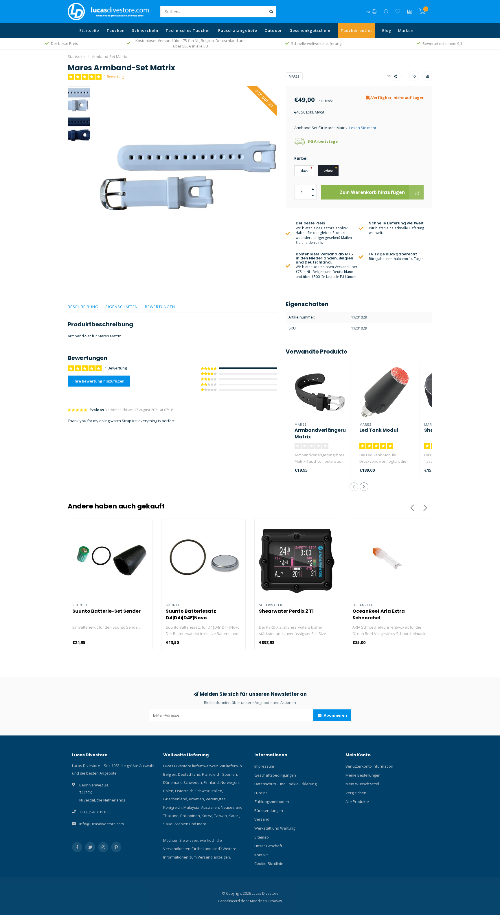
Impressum (264, 766)
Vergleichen (355, 792)
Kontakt (261, 854)
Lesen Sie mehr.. (363, 127)
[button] (354, 486)
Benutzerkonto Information (369, 766)
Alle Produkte (357, 801)
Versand (261, 819)
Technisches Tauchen (188, 30)
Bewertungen (160, 306)
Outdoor (273, 30)
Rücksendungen (268, 810)
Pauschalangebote (237, 30)
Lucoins (261, 792)
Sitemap (261, 837)
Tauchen (115, 30)
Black (304, 171)
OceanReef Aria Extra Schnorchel (378, 614)
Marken (405, 30)
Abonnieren (335, 715)
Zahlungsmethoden (271, 801)
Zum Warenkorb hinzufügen (372, 192)
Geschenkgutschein (309, 30)
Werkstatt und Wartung (274, 828)
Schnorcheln (145, 30)
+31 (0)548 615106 (94, 812)
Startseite (89, 30)
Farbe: (301, 158)
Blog (386, 30)
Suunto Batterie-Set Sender (106, 611)
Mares (294, 76)
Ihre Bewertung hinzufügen (98, 381)
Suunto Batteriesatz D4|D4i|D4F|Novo (191, 614)
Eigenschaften (122, 306)
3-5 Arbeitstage (323, 141)
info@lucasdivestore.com (101, 823)
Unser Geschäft (268, 845)
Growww (275, 900)
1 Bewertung (114, 76)
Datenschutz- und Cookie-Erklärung (285, 783)
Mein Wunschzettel (362, 783)
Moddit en (259, 900)
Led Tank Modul (378, 430)
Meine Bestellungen (362, 775)
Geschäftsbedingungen (275, 775)
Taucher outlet (356, 30)
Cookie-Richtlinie (268, 863)
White (328, 171)
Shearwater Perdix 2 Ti (286, 611)
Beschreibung (83, 306)
